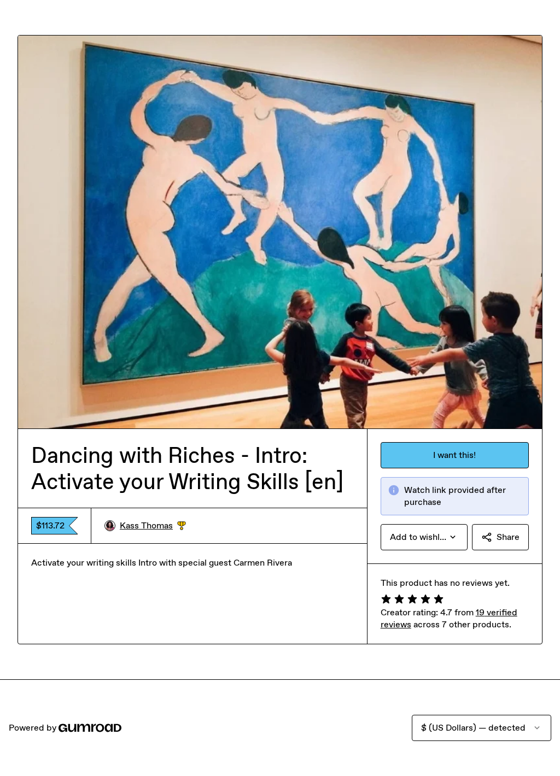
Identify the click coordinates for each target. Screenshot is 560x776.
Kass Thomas (153, 526)
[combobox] (424, 537)
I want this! (454, 455)
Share (508, 537)
